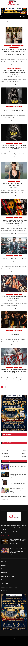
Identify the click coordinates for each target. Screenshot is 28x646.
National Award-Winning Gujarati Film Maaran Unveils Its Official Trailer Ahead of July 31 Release (18, 482)
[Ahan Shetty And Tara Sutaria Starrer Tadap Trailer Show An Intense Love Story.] (14, 356)
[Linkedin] (24, 17)
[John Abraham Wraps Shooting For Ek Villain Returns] (14, 319)
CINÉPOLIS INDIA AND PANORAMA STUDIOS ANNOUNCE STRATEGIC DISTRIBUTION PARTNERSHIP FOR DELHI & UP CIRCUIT (18, 541)
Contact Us (4, 590)
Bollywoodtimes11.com (7, 525)
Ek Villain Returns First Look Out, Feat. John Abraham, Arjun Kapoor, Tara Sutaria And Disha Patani (14, 221)
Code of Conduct (5, 569)
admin (10, 56)
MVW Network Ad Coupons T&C (9, 587)
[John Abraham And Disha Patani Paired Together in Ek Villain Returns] (14, 95)
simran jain (10, 76)
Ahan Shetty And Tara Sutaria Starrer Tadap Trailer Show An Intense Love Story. (14, 371)
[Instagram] (23, 17)
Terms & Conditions (6, 583)
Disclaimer (3, 565)
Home (2, 21)
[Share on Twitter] (14, 64)
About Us (3, 561)
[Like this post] (11, 64)
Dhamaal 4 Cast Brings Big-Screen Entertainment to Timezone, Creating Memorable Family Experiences (18, 550)
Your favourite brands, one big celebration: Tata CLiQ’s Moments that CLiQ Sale (18, 474)
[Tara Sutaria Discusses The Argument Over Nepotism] (14, 170)
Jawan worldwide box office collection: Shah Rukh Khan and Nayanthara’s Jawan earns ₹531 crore (14, 497)
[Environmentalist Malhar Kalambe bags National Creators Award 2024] (5, 467)
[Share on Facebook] (12, 64)
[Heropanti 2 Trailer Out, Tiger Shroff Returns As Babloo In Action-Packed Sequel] (14, 245)
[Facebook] (20, 17)
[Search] (26, 17)
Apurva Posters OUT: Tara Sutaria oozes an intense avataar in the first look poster (14, 72)
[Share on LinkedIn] (15, 64)
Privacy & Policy (5, 572)
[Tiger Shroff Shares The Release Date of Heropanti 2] (14, 283)
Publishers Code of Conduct (8, 576)
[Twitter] (21, 17)
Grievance (3, 579)
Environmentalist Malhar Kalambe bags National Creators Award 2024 (18, 466)
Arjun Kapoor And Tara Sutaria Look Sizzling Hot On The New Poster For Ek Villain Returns (14, 147)
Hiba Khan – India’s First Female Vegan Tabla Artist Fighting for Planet (17, 490)
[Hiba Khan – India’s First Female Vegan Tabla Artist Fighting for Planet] (5, 490)
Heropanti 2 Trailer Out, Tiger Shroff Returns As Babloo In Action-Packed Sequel (14, 260)
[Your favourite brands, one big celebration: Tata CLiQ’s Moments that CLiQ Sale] (5, 475)
